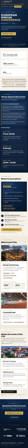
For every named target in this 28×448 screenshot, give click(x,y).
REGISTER (17, 6)
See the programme (6, 37)
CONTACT (11, 6)
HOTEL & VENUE (20, 4)
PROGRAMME (4, 4)
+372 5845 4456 (14, 417)
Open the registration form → (11, 229)
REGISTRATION (12, 4)
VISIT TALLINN (4, 6)
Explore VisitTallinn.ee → (9, 391)
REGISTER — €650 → (8, 33)
